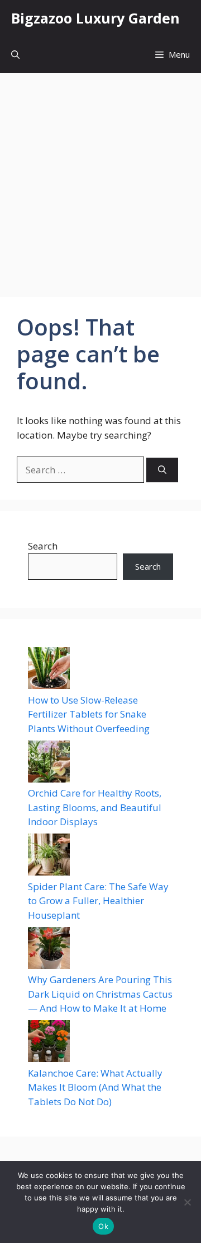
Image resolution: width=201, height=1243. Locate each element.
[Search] (162, 470)
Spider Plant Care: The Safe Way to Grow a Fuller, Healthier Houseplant (98, 900)
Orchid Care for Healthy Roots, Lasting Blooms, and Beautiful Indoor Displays (94, 807)
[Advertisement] (100, 179)
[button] (15, 54)
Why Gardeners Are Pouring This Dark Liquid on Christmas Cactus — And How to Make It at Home (100, 993)
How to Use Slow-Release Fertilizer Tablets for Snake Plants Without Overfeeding (89, 714)
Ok (103, 1226)
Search (43, 545)
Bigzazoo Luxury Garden (95, 17)
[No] (187, 1202)
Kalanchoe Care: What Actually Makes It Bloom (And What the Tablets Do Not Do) (95, 1087)
